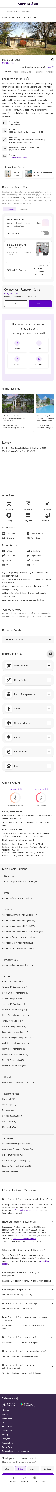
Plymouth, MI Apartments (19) (15, 1054)
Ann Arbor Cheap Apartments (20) (17, 898)
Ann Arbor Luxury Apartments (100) (17, 942)
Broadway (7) (8, 1110)
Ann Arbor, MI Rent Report (24, 1238)
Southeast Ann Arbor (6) (12, 1115)
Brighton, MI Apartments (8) (14, 1026)
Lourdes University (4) (11, 1171)
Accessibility (6, 1443)
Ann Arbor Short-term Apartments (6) (18, 965)
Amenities (50, 71)
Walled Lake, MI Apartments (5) (15, 1043)
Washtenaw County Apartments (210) (18, 1082)
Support (5, 1422)
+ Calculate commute (18, 157)
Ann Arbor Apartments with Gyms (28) (18, 920)
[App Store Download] (9, 1406)
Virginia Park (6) (9, 1121)
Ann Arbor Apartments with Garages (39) (19, 914)
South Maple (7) (9, 1104)
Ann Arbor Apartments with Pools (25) (18, 926)
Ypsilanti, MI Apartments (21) (14, 987)
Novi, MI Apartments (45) (13, 1060)
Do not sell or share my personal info (15, 1451)
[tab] (9, 209)
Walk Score (14, 789)
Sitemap (5, 1434)
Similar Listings (27, 71)
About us (5, 1410)
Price (15, 71)
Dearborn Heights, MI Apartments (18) (18, 1037)
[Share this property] (52, 59)
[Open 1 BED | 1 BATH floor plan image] (42, 249)
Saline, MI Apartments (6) (13, 981)
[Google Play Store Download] (27, 1406)
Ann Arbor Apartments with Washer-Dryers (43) (22, 931)
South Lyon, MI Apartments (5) (15, 992)
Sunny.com (6, 1438)
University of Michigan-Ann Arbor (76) (18, 1143)
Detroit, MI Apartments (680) (14, 1009)
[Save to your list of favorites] (51, 26)
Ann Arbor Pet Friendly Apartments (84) (19, 948)
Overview (7, 71)
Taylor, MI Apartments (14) (13, 1020)
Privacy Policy (7, 1426)
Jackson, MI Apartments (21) (14, 1004)
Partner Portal (7, 1447)
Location (39, 71)
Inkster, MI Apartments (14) (14, 1065)
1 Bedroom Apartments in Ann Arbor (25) (20, 881)
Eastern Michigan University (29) (16, 1160)
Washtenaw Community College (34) (18, 1149)
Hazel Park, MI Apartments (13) (15, 1015)
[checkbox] (17, 345)
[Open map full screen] (50, 653)
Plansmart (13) (8, 1099)
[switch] (45, 233)
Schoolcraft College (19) (12, 1154)
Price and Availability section (27, 1210)
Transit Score (40, 789)
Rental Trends (7, 1418)
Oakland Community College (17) (16, 1166)
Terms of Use (7, 1430)
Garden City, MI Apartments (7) (15, 1032)
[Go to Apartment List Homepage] (28, 4)
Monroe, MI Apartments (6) (14, 1048)
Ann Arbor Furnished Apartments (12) (18, 937)
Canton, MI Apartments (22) (14, 998)
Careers (5, 1414)
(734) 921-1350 (9, 62)
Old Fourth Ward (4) (10, 1127)
